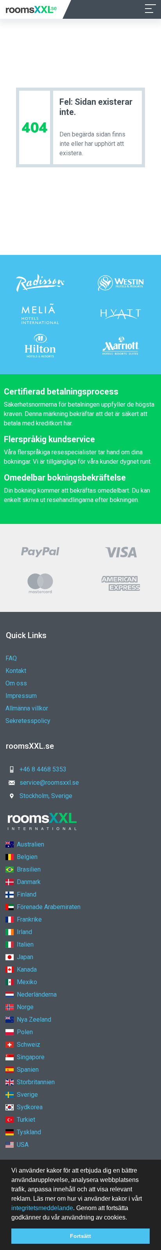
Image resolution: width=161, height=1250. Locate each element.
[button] (130, 1218)
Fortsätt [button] (80, 1236)
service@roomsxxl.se (49, 782)
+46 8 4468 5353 (43, 769)
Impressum (21, 695)
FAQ (11, 658)
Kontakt (15, 670)
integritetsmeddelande (42, 1208)
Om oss (16, 683)
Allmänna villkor (26, 708)
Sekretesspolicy (27, 721)
